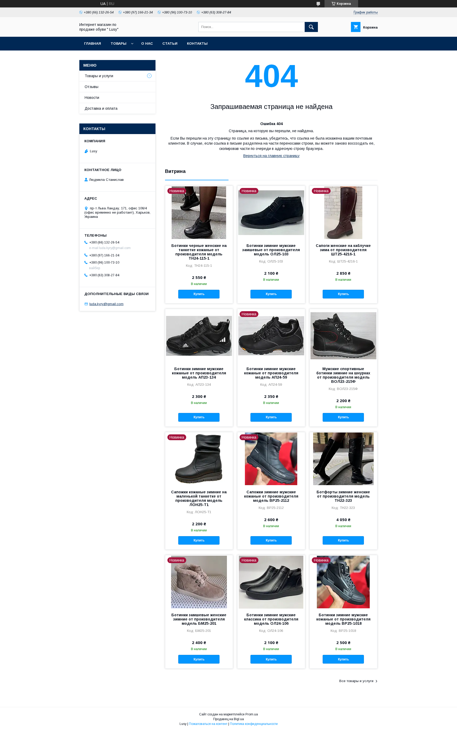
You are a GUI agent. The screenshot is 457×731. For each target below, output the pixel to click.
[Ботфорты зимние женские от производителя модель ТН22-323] (343, 458)
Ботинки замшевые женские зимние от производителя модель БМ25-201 (198, 619)
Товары (118, 43)
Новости (92, 97)
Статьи (169, 43)
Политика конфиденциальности (254, 724)
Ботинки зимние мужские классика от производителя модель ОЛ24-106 (271, 619)
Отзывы (91, 87)
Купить (199, 294)
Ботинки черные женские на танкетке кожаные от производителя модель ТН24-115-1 (199, 251)
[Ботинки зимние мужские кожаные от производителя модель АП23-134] (199, 335)
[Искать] (311, 27)
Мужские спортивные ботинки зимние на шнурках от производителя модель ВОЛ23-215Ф (343, 375)
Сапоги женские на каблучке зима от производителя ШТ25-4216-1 (343, 249)
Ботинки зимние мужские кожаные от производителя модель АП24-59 (271, 373)
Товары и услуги (99, 76)
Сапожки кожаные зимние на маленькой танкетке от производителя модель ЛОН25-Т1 (199, 498)
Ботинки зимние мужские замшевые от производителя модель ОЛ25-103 (271, 249)
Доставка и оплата (101, 108)
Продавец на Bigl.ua (228, 719)
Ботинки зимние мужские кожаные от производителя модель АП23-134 (199, 373)
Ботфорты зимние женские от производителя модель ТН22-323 (343, 496)
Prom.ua (251, 714)
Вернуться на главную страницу (271, 156)
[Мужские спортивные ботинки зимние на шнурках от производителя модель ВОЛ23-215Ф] (343, 335)
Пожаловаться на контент (208, 724)
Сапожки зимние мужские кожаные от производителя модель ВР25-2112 (271, 496)
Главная (92, 43)
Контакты (197, 43)
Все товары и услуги (356, 681)
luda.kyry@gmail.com (106, 304)
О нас (147, 43)
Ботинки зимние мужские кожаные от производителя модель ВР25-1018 (343, 619)
